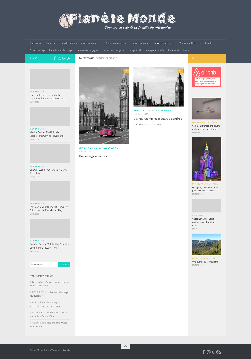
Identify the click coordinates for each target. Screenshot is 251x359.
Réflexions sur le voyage (60, 50)
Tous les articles (69, 43)
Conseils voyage (37, 50)
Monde (208, 43)
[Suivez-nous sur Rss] (68, 58)
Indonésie (196, 258)
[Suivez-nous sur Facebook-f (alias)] (54, 58)
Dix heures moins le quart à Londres (157, 119)
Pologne (196, 184)
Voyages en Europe (164, 43)
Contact (187, 50)
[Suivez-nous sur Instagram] (59, 58)
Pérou (195, 122)
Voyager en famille (155, 50)
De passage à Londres (94, 156)
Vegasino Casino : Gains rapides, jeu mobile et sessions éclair (206, 222)
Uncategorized (37, 92)
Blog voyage (35, 43)
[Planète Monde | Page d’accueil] (125, 20)
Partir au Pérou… (49, 316)
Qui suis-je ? (51, 43)
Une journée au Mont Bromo (205, 261)
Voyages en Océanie (189, 43)
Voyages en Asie (140, 43)
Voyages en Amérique (115, 43)
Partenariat (173, 50)
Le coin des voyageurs (113, 50)
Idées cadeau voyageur (87, 50)
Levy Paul (36, 282)
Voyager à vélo (135, 50)
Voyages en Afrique (90, 43)
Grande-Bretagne (88, 148)
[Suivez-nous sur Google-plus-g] (64, 58)
